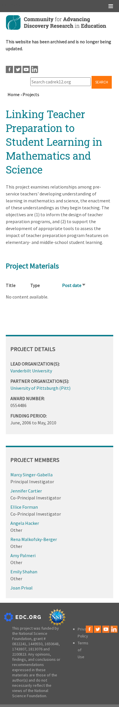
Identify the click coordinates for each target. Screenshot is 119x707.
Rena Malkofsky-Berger (33, 539)
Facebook (9, 69)
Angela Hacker (24, 523)
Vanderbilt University (31, 371)
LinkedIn (34, 69)
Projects (31, 94)
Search (101, 82)
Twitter (17, 69)
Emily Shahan (23, 571)
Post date (74, 285)
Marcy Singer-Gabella (31, 474)
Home (14, 94)
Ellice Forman (24, 507)
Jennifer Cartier (26, 491)
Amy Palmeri (23, 555)
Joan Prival (21, 588)
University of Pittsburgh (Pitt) (40, 388)
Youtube (26, 69)
